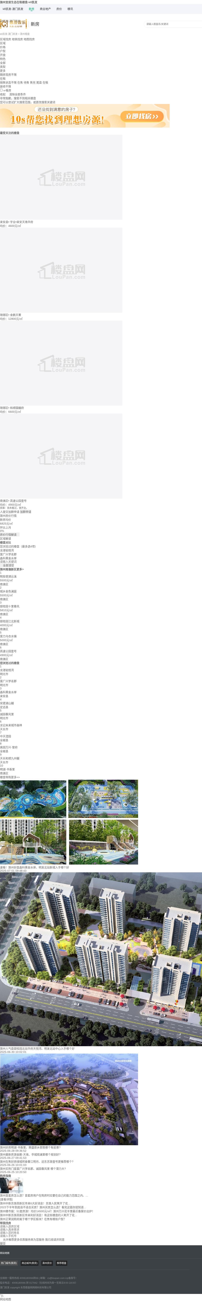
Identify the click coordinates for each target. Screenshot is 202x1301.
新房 (31, 8)
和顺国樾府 (17, 407)
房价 (59, 8)
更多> (20, 569)
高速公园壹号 (18, 500)
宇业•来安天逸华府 (21, 221)
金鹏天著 (15, 314)
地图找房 (29, 39)
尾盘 (39, 82)
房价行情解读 (10, 534)
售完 (33, 82)
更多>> (15, 777)
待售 (26, 82)
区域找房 (5, 39)
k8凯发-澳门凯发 (13, 8)
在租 (45, 82)
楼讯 (70, 8)
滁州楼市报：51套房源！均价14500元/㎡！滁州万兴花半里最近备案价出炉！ (47, 1211)
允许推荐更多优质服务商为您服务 (32, 1239)
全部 (3, 62)
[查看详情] (6, 1199)
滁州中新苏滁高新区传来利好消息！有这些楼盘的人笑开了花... (38, 1215)
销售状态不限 (8, 82)
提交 (3, 1243)
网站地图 (4, 1253)
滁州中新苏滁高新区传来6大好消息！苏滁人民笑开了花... (35, 1203)
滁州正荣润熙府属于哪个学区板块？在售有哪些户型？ (33, 1219)
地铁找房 (17, 39)
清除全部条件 (17, 94)
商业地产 (45, 8)
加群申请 (25, 511)
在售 (20, 82)
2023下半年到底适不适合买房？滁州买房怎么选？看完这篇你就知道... (43, 1207)
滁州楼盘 (25, 34)
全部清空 (7, 565)
